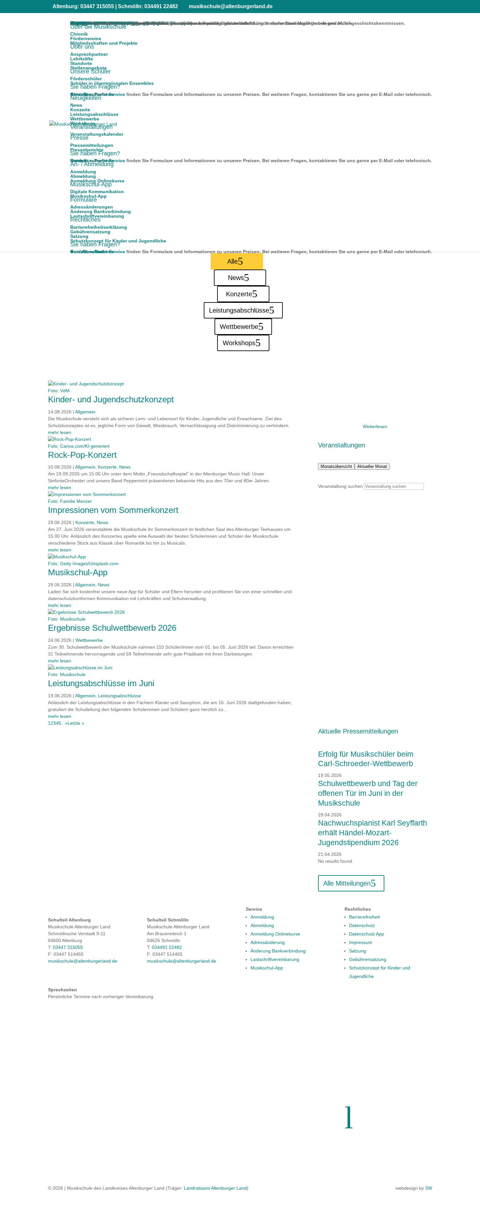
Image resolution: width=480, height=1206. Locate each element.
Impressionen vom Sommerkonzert (113, 510)
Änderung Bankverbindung (278, 950)
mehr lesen (59, 432)
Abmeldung (262, 925)
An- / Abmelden (87, 251)
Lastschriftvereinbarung (274, 959)
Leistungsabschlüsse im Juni (101, 683)
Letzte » (76, 723)
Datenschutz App (366, 933)
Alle (232, 261)
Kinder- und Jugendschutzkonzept (111, 399)
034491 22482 (167, 947)
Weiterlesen (375, 426)
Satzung (357, 950)
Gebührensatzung (367, 959)
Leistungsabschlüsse (239, 310)
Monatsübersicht (336, 466)
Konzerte (239, 294)
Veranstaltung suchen (340, 486)
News (236, 277)
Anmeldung (262, 917)
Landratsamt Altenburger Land (215, 1188)
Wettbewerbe (239, 326)
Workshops (239, 343)
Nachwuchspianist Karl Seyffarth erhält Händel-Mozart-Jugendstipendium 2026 (372, 833)
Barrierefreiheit (364, 917)
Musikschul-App (77, 572)
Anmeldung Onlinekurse (275, 933)
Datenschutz (362, 925)
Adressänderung (267, 942)
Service (117, 251)
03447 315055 (68, 947)
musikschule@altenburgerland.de (82, 961)
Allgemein (85, 411)
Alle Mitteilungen (347, 883)
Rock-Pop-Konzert (82, 455)
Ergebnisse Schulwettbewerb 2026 (112, 628)
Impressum (360, 942)
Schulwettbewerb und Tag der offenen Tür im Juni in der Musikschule (368, 793)
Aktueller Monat (372, 466)
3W (428, 1188)
